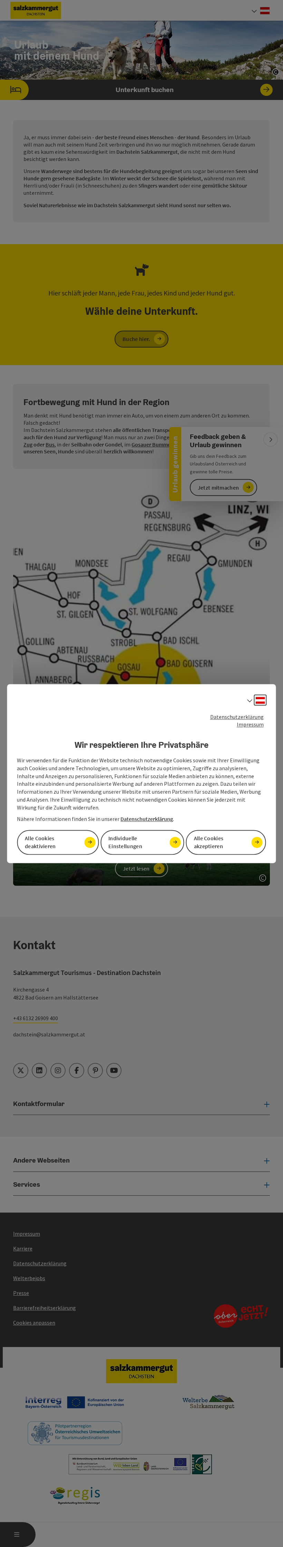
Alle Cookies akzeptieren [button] (209, 842)
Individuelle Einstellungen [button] (125, 842)
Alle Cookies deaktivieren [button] (40, 842)
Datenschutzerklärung (237, 716)
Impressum (250, 724)
